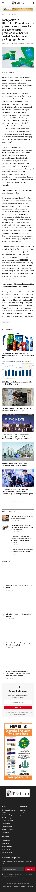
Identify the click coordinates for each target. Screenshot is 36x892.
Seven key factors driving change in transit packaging (19, 644)
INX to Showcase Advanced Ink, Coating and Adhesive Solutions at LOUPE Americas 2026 (18, 356)
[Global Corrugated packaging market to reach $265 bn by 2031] (18, 370)
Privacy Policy (16, 714)
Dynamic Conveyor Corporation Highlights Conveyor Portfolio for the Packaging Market (22, 527)
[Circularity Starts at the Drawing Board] (18, 602)
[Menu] (3, 3)
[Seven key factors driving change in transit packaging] (18, 631)
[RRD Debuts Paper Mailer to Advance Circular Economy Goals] (5, 518)
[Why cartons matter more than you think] (18, 574)
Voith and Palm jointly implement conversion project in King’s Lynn (14, 464)
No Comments (20, 43)
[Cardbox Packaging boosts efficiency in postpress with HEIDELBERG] (18, 397)
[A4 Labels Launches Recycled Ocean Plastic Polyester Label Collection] (5, 552)
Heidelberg (6, 322)
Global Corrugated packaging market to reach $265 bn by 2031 (17, 383)
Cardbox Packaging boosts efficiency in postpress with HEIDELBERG (16, 409)
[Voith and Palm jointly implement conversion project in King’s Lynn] (18, 451)
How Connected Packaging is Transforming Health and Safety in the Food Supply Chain (19, 674)
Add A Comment (18, 501)
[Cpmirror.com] (18, 3)
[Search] (33, 3)
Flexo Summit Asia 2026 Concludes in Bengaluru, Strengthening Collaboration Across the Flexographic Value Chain (17, 437)
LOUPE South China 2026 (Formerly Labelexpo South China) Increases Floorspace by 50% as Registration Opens (17, 492)
